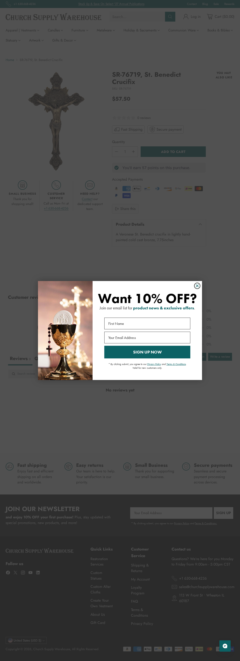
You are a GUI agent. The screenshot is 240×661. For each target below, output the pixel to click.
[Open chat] (225, 646)
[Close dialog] (197, 286)
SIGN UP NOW (147, 352)
